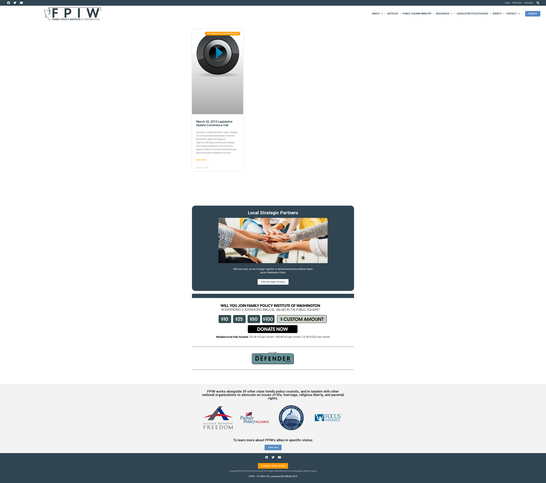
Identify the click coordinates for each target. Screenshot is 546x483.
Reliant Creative (310, 471)
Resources (442, 13)
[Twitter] (15, 3)
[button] (538, 3)
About (376, 13)
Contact (511, 13)
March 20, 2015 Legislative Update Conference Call (214, 123)
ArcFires (287, 471)
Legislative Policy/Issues (472, 13)
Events (497, 13)
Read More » (201, 160)
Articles (392, 13)
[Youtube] (21, 3)
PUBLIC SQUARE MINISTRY (417, 13)
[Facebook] (8, 3)
